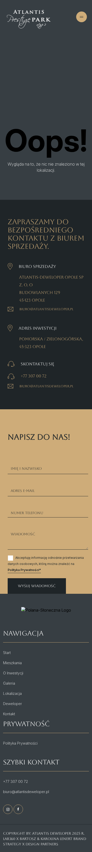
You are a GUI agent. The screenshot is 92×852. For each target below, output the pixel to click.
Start (7, 652)
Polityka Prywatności (20, 743)
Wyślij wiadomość (37, 586)
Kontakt (9, 714)
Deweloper (12, 703)
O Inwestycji (13, 673)
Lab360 (9, 839)
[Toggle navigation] (29, 32)
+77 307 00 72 (34, 376)
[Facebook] (18, 809)
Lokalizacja (12, 693)
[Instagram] (8, 809)
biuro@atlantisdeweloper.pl (46, 309)
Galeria (9, 683)
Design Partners (42, 844)
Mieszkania (12, 663)
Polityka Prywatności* (24, 570)
